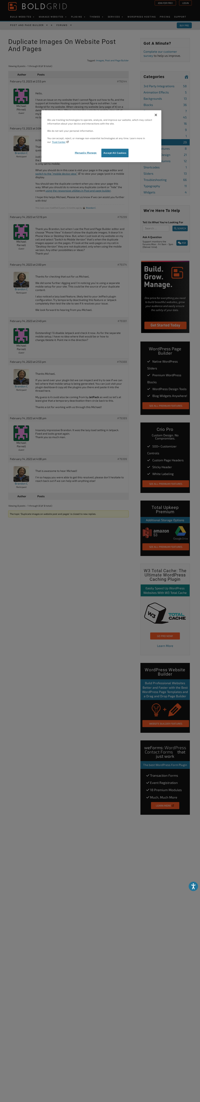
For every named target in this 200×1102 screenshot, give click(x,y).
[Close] (156, 115)
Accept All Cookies (115, 152)
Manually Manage (86, 152)
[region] (101, 136)
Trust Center (59, 141)
